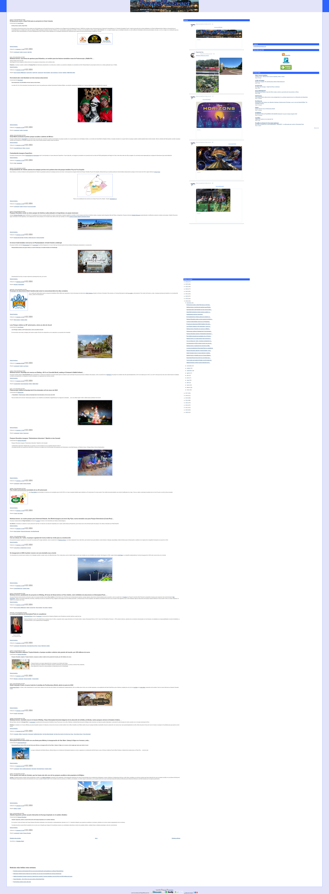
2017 (186, 393)
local (159, 171)
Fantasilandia (28, 155)
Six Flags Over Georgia (59, 734)
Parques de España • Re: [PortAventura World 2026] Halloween (270, 81)
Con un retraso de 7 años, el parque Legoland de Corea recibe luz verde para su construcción (40, 538)
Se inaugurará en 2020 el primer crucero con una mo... (199, 343)
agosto (188, 373)
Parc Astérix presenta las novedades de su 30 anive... (199, 336)
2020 (186, 296)
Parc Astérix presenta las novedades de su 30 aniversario (28, 490)
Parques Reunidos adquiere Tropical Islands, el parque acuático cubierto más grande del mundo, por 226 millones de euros (50, 652)
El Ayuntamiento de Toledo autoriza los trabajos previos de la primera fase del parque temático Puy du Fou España (47, 169)
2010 (186, 410)
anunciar (39, 616)
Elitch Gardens (89, 293)
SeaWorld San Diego (38, 734)
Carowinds (16, 734)
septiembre (189, 370)
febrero (188, 387)
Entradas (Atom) (20, 841)
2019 (186, 298)
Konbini (125, 597)
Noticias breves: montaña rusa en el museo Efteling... (199, 355)
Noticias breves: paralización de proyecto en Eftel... (198, 345)
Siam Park (29, 52)
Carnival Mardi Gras (18, 588)
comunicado (16, 52)
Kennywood (30, 734)
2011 (186, 407)
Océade (12, 777)
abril (188, 382)
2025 (186, 284)
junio (188, 377)
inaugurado (36, 155)
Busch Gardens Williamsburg (20, 72)
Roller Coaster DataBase (261, 75)
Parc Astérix (34, 492)
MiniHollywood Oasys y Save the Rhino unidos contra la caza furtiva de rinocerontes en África (277, 92)
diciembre (189, 303)
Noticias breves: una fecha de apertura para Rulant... (199, 307)
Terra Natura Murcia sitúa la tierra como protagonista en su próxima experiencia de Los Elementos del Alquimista (281, 97)
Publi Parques (258, 96)
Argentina (26, 237)
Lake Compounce (54, 72)
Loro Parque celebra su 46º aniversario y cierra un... (199, 326)
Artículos (164, 889)
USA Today (120, 555)
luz (129, 293)
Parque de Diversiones (25, 531)
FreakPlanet (258, 112)
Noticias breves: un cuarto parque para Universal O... (199, 338)
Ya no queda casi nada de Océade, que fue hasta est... (199, 360)
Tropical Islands (35, 678)
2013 (186, 402)
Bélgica (15, 808)
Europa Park (29, 72)
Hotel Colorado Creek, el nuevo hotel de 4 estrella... (199, 353)
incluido (135, 687)
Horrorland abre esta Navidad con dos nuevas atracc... (199, 309)
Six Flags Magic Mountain (48, 734)
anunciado (35, 245)
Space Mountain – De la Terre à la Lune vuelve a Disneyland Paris (28, 879)
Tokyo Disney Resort (78, 734)
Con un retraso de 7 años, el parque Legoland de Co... (199, 341)
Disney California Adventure (25, 768)
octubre (188, 368)
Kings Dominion (47, 72)
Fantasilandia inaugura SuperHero (21, 153)
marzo (188, 385)
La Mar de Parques (259, 80)
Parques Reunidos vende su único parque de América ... (200, 319)
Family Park (34, 72)
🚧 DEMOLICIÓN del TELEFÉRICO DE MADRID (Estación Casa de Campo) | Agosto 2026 (276, 114)
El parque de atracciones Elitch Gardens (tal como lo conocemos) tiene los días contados (39, 291)
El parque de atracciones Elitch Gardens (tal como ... (199, 324)
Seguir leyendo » (14, 46)
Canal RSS (287, 55)
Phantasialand (26, 245)
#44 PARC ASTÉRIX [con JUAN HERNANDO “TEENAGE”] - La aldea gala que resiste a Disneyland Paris (279, 124)
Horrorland (20, 80)
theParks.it (109, 374)
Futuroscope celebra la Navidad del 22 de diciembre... (199, 331)
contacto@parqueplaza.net (259, 46)
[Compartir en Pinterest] (32, 49)
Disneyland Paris (28, 616)
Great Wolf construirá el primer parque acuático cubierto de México (31, 136)
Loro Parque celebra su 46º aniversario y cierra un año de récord (31, 325)
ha (32, 155)
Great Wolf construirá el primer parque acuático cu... (199, 312)
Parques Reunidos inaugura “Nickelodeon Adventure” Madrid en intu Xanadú (35, 438)
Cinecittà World (17, 383)
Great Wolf (24, 139)
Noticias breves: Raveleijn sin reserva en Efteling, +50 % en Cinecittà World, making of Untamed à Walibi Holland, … (47, 372)
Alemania (16, 284)
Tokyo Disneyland (87, 734)
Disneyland (34, 768)
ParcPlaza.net (258, 101)
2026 (186, 281)
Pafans (257, 107)
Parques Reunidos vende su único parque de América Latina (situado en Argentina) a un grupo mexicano (44, 213)
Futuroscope (40, 72)
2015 (186, 398)
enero (188, 390)
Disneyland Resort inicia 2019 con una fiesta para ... (199, 357)
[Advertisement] (164, 14)
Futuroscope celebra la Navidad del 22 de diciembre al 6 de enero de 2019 (34, 390)
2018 (186, 301)
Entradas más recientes (15, 838)
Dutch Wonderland (24, 383)
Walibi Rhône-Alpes (71, 72)
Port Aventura (20, 713)
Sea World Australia (35, 531)
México (24, 148)
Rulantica (64, 72)
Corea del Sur (17, 547)
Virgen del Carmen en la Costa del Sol (264, 119)
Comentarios (170, 889)
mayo (188, 380)
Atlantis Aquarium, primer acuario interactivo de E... (198, 362)
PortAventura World (14, 687)
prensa (156, 171)
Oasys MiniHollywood (260, 90)
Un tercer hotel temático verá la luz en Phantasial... (198, 321)
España (21, 52)
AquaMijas (257, 117)
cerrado (38, 520)
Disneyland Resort (22, 742)
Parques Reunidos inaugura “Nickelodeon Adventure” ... (200, 333)
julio (188, 375)
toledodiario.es (113, 198)
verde (131, 293)
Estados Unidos (24, 319)
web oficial (142, 687)
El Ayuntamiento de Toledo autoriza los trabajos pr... (199, 316)
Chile (15, 163)
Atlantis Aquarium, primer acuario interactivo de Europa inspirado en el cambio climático (38, 815)
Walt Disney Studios (45, 645)
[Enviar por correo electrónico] (25, 49)
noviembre (189, 365)
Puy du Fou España (31, 206)
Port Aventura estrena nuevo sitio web (22, 881)
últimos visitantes (46, 777)
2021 (186, 293)
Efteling (30, 383)
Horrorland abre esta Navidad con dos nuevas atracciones (29, 78)
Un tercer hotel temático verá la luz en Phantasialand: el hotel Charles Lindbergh (36, 243)
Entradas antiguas (176, 838)
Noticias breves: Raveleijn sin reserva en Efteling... (198, 328)
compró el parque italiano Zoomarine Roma (79, 216)
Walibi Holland (35, 383)
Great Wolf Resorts (18, 148)
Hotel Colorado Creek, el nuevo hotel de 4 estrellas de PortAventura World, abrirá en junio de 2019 (41, 685)
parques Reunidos (22, 440)
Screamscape (258, 85)
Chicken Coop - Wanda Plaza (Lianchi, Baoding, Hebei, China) (269, 76)
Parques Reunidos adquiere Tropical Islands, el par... (199, 350)
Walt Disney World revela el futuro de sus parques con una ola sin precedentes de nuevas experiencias (37, 873)
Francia (21, 433)
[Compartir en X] (28, 49)
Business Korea (62, 540)
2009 (186, 412)
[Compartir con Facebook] (30, 49)
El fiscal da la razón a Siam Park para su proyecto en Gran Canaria (31, 21)
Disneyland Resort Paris (32, 645)
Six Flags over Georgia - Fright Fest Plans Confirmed (267, 86)
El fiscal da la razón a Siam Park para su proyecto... (198, 304)
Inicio (96, 838)
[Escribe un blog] (27, 49)
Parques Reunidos (18, 215)
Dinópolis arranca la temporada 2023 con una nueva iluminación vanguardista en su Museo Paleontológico (38, 871)
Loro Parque (20, 23)
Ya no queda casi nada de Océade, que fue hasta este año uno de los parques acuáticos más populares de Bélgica (47, 775)
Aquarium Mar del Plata (18, 237)
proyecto (25, 52)
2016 (186, 395)
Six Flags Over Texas (68, 734)
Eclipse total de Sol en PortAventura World (265, 108)
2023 (186, 289)
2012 (186, 405)
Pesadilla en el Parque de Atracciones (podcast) (267, 123)
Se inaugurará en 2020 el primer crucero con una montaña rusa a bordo (33, 553)
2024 (186, 286)
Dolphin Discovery (136, 215)
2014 (186, 400)
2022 (186, 291)
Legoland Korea (23, 547)
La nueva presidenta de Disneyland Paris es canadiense (28, 614)
